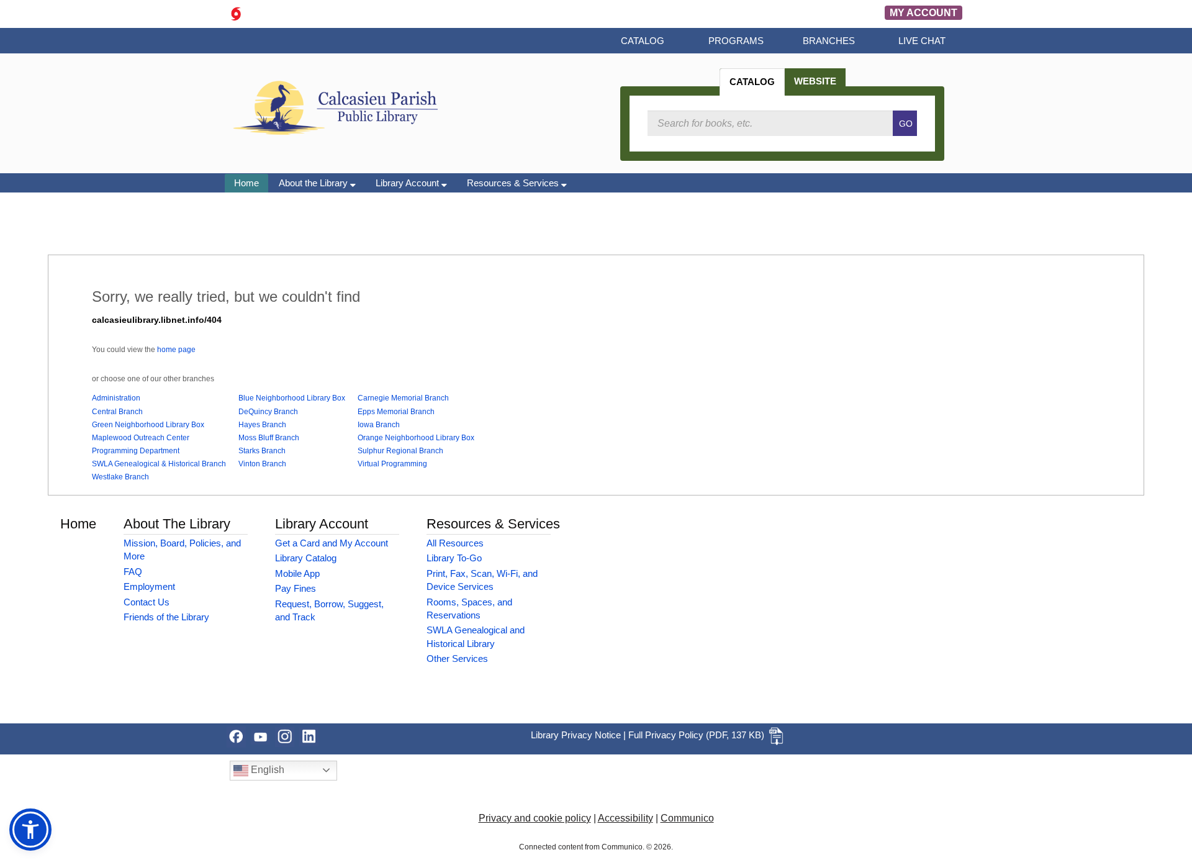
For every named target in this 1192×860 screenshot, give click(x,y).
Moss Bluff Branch (268, 437)
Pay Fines (295, 588)
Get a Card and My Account (331, 543)
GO (906, 124)
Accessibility (625, 818)
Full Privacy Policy (665, 735)
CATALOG (752, 81)
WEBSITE (815, 81)
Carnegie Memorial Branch (403, 398)
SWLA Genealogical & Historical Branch (159, 463)
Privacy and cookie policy (535, 818)
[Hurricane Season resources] (236, 12)
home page (176, 349)
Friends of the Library (166, 617)
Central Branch (117, 411)
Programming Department (135, 450)
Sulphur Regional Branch (400, 450)
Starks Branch (262, 450)
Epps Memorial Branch (396, 411)
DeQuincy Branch (268, 411)
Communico (687, 818)
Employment (149, 586)
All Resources (455, 543)
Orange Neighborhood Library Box (416, 437)
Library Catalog (305, 558)
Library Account (408, 183)
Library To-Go (454, 558)
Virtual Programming (392, 463)
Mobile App (297, 573)
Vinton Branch (262, 463)
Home (246, 183)
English (266, 769)
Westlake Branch (120, 477)
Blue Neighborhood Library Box (291, 398)
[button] (30, 830)
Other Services (457, 658)
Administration (116, 398)
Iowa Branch (379, 424)
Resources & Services (514, 183)
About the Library (314, 183)
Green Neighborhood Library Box (148, 424)
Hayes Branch (262, 424)
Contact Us (146, 602)
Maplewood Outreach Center (140, 437)
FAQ (133, 571)
